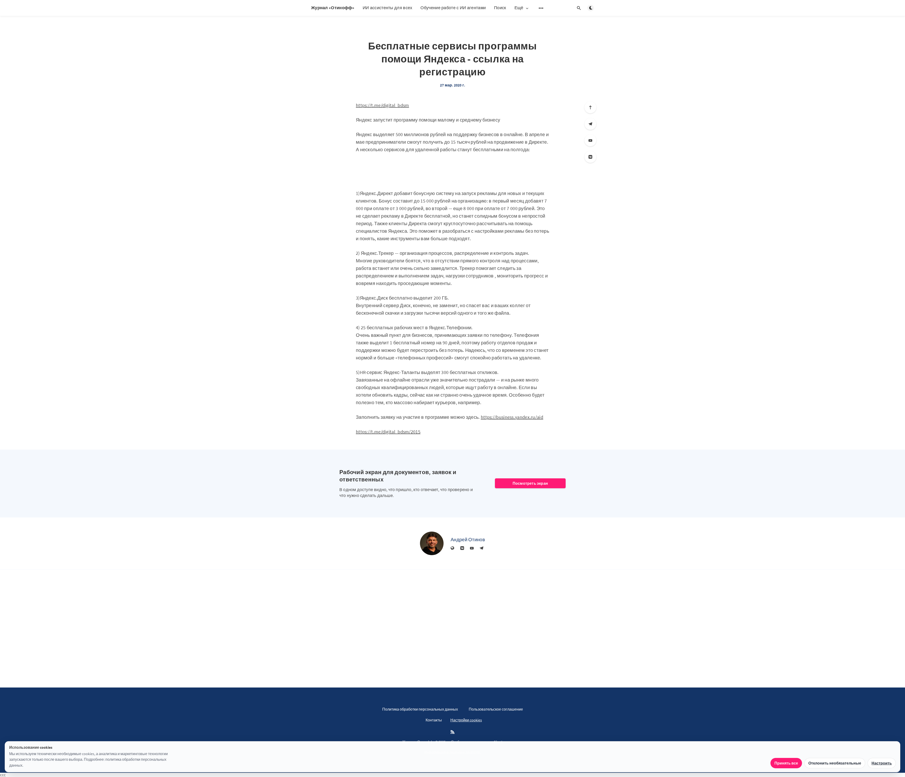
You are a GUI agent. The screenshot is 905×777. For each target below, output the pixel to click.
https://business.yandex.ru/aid (512, 417)
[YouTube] (590, 140)
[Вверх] (590, 107)
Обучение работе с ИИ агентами (453, 7)
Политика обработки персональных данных (420, 709)
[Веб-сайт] (452, 548)
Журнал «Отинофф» (332, 7)
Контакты (434, 720)
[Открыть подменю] (541, 8)
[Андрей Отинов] (432, 543)
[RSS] (452, 732)
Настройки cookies (466, 720)
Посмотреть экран (530, 483)
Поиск (500, 7)
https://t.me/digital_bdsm (382, 105)
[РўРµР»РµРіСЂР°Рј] (590, 124)
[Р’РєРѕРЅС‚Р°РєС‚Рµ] (590, 157)
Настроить (882, 763)
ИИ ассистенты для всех (387, 7)
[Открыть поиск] (579, 8)
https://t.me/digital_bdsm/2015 (388, 432)
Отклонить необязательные (834, 763)
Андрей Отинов (468, 539)
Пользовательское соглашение (496, 709)
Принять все (786, 763)
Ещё (518, 7)
